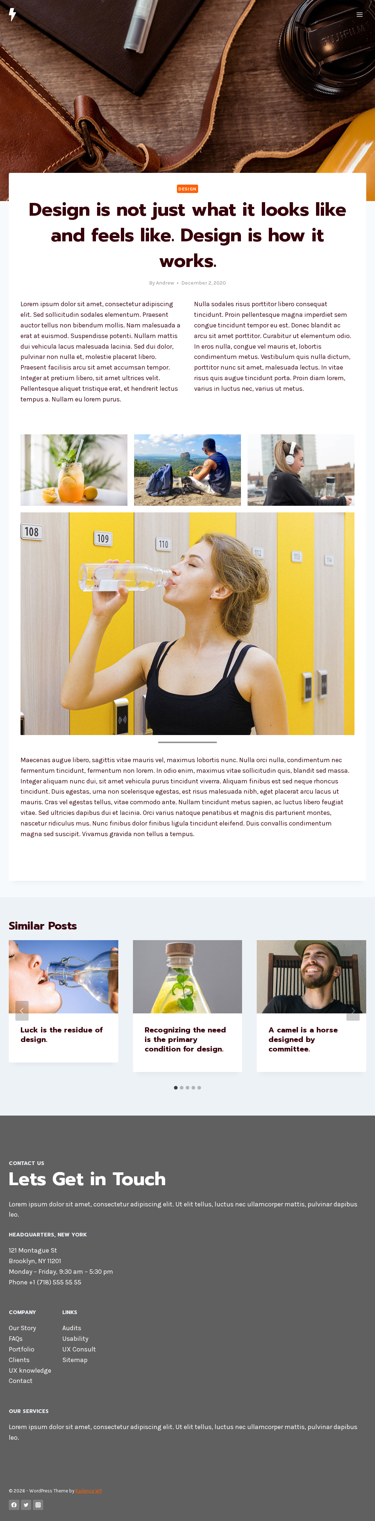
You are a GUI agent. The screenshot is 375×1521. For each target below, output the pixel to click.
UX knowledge (30, 1370)
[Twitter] (26, 1505)
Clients (19, 1360)
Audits (71, 1328)
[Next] (353, 1011)
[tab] (176, 1088)
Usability (75, 1339)
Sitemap (75, 1360)
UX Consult (79, 1349)
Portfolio (21, 1349)
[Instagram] (38, 1505)
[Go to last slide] (22, 1011)
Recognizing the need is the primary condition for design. (185, 1039)
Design (187, 189)
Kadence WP (88, 1491)
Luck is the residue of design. (62, 1034)
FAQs (16, 1339)
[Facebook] (14, 1505)
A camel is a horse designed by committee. (303, 1039)
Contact (21, 1381)
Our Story (22, 1328)
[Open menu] (359, 14)
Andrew (165, 283)
